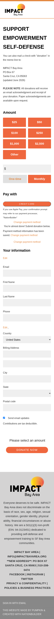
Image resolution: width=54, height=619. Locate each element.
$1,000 (14, 143)
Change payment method (27, 222)
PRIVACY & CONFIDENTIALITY (26, 583)
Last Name (9, 296)
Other (14, 154)
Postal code (9, 401)
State (6, 387)
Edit (5, 258)
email (22, 603)
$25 (14, 122)
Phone (6, 311)
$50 (39, 122)
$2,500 (39, 143)
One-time (15, 178)
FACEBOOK (17, 574)
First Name (9, 282)
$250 (39, 132)
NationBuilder (31, 614)
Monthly (39, 178)
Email (6, 266)
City (5, 372)
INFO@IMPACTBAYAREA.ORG (27, 556)
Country (7, 333)
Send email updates (18, 418)
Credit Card (26, 204)
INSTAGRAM (35, 574)
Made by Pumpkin (31, 610)
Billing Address (11, 347)
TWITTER (27, 578)
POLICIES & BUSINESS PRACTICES (27, 587)
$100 (14, 132)
